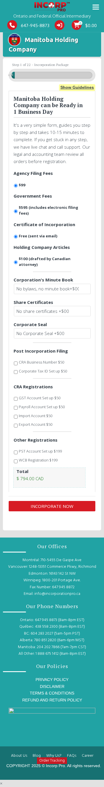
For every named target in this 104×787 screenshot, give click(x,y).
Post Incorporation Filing (41, 351)
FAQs (71, 755)
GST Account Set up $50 (39, 397)
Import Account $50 (35, 415)
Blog (37, 755)
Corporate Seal (30, 324)
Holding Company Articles (42, 247)
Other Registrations (35, 440)
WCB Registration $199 (38, 460)
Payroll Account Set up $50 (42, 406)
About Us (19, 755)
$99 (22, 185)
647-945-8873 (35, 25)
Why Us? (54, 755)
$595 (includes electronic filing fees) (48, 210)
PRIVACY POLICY (52, 679)
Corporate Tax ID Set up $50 (43, 371)
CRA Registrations (33, 386)
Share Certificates (33, 302)
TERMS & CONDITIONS (52, 693)
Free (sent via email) (38, 236)
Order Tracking (52, 760)
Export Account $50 (35, 424)
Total (22, 471)
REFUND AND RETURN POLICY (52, 700)
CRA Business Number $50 (41, 362)
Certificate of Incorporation (44, 224)
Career (87, 755)
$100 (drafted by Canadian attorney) (44, 261)
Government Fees (33, 196)
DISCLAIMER (52, 686)
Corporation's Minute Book (43, 280)
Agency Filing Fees (33, 173)
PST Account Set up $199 (40, 451)
